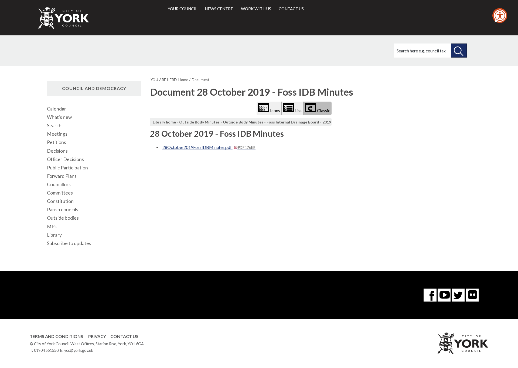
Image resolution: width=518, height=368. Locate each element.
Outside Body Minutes (199, 122)
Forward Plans (62, 176)
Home (183, 80)
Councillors (59, 184)
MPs (52, 226)
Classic (323, 110)
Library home (164, 122)
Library (54, 235)
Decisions (57, 151)
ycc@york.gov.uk (78, 350)
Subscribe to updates (69, 243)
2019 (326, 122)
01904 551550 (46, 350)
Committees (60, 193)
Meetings (57, 134)
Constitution (60, 201)
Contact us (291, 8)
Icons (275, 110)
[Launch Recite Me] (499, 15)
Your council (182, 8)
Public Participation (67, 167)
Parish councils (62, 209)
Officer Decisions (65, 159)
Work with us (256, 8)
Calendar (56, 109)
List (298, 110)
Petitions (56, 142)
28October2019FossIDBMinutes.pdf (208, 147)
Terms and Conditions (56, 336)
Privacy (97, 336)
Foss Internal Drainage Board (293, 122)
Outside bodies (63, 218)
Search (54, 125)
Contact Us (124, 336)
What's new (59, 117)
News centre (219, 8)
